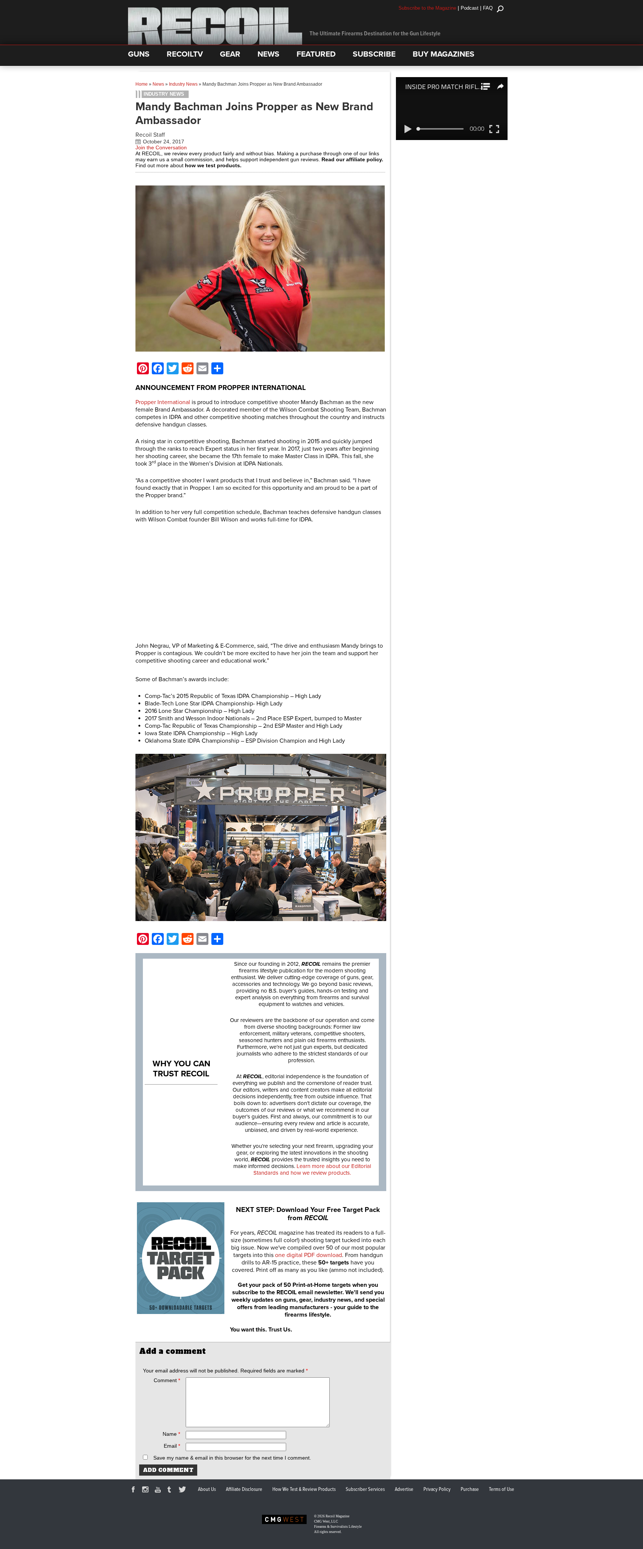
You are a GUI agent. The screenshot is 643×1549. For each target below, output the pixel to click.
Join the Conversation (161, 147)
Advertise (404, 1489)
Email (172, 1446)
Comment (167, 1380)
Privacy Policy (437, 1489)
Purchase (470, 1489)
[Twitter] (183, 1490)
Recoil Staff (150, 135)
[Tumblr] (171, 1490)
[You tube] (158, 1490)
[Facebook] (134, 1490)
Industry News (183, 84)
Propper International (162, 402)
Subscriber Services (365, 1489)
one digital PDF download (308, 1255)
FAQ (488, 8)
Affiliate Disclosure (244, 1489)
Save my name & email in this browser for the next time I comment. (232, 1458)
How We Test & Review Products (304, 1489)
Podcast (470, 8)
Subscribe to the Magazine (427, 8)
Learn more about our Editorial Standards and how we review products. (312, 1169)
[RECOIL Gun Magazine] (215, 43)
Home (141, 84)
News (158, 84)
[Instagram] (146, 1490)
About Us (207, 1489)
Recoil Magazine (337, 1516)
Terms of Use (501, 1489)
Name (171, 1434)
